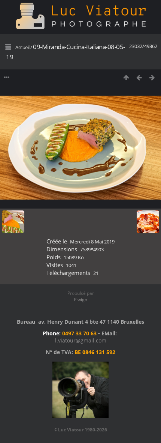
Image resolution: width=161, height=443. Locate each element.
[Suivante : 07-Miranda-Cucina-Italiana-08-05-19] (152, 77)
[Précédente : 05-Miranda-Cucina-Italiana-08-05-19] (139, 77)
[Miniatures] (126, 77)
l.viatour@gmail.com (80, 340)
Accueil (22, 47)
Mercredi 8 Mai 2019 (92, 241)
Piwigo (80, 299)
